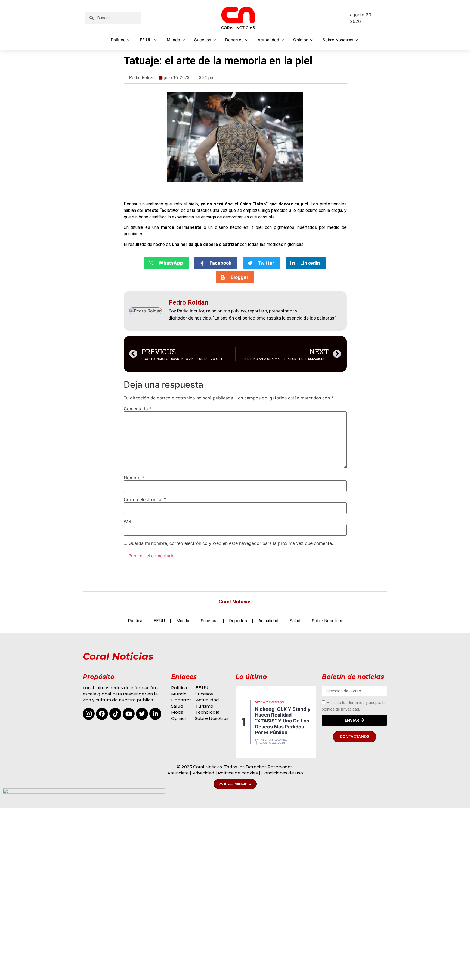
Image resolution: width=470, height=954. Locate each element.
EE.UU (159, 620)
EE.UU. (146, 39)
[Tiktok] (115, 714)
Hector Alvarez (274, 739)
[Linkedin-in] (155, 714)
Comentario (137, 408)
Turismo (204, 706)
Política (179, 687)
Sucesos (202, 39)
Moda (177, 712)
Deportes (234, 39)
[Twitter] (142, 714)
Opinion (300, 39)
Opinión (179, 718)
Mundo (173, 39)
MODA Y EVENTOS (269, 702)
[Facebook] (102, 714)
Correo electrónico (145, 499)
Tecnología (207, 712)
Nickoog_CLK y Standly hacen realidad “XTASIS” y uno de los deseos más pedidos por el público (283, 720)
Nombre (134, 478)
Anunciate (178, 772)
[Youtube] (129, 714)
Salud (295, 620)
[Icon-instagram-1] (89, 714)
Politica (118, 39)
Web (128, 521)
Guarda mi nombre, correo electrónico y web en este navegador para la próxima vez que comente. (231, 543)
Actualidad (268, 39)
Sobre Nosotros (338, 39)
